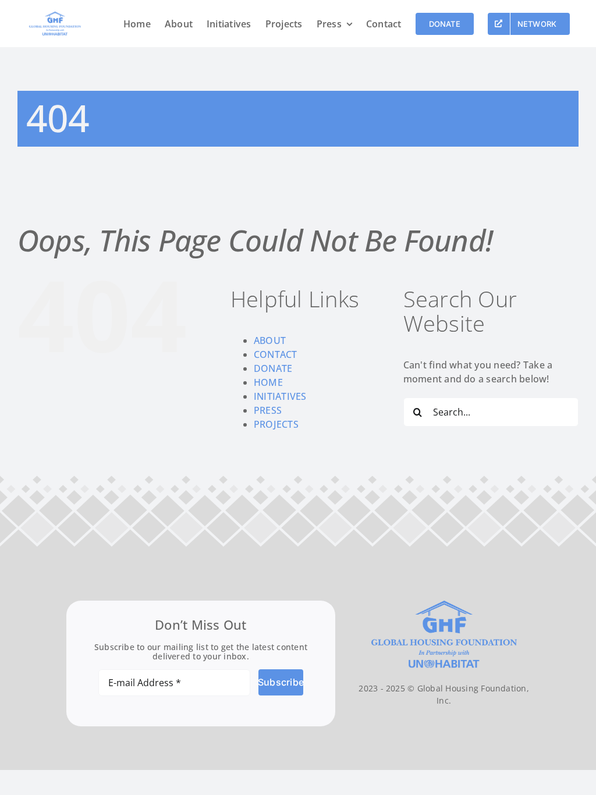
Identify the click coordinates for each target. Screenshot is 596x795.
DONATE (273, 368)
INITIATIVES (280, 396)
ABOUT (270, 340)
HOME (268, 382)
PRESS (268, 410)
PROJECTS (276, 424)
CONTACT (275, 354)
